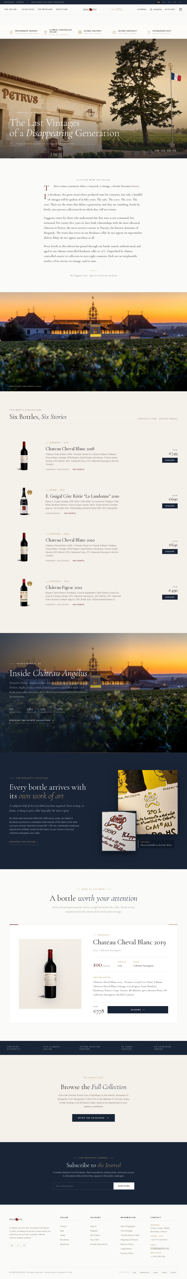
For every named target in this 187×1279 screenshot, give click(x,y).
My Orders (95, 1235)
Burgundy (64, 1244)
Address (155, 1225)
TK (24, 1245)
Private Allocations (98, 1244)
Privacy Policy (127, 1253)
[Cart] (180, 9)
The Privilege (45, 9)
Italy (62, 1231)
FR (164, 2)
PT (169, 2)
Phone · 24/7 (157, 1236)
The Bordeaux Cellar (130, 1235)
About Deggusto (128, 1226)
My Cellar (94, 1239)
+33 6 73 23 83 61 (159, 1239)
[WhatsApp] (17, 1245)
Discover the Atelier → (24, 842)
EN (158, 2)
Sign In (93, 1226)
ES (175, 2)
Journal (142, 9)
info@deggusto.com (160, 1248)
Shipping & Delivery (129, 1239)
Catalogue (28, 9)
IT (180, 2)
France (63, 1226)
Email (154, 1245)
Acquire (169, 460)
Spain (62, 1235)
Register (94, 1231)
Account (170, 9)
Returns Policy (127, 1244)
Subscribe (124, 1186)
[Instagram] (11, 1245)
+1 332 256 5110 (158, 1256)
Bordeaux (64, 1239)
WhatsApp (156, 1253)
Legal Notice (126, 1249)
